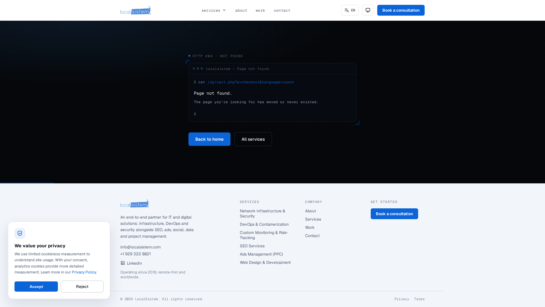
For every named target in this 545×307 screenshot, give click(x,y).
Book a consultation (401, 10)
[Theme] (367, 10)
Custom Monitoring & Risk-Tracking (264, 235)
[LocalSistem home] (135, 10)
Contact (282, 10)
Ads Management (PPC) (261, 254)
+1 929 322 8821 (135, 253)
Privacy (402, 299)
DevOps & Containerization (264, 224)
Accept (36, 286)
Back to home (209, 139)
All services (253, 139)
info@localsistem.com (140, 247)
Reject (82, 286)
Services (211, 10)
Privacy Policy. (84, 272)
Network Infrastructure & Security (262, 213)
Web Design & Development (265, 262)
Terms (419, 299)
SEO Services (252, 245)
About (241, 10)
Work (260, 10)
